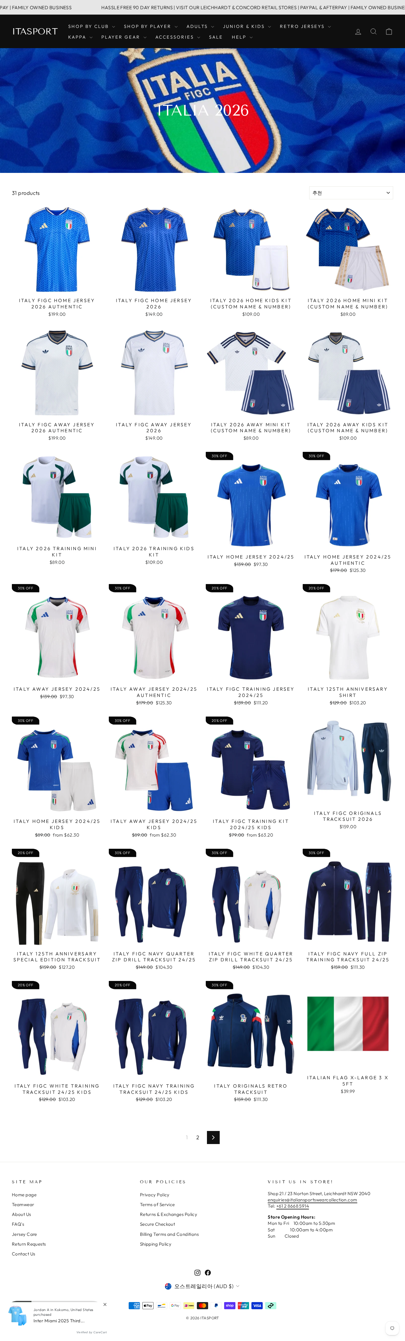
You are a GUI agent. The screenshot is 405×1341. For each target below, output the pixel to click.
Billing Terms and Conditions (169, 1234)
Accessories (175, 37)
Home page (24, 1195)
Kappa (78, 37)
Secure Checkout (157, 1224)
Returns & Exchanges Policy (168, 1214)
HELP (240, 37)
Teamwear (23, 1204)
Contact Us (23, 1254)
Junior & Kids (245, 26)
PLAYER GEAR (121, 37)
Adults (198, 26)
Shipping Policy (156, 1244)
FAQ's (18, 1224)
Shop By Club (89, 26)
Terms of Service (157, 1204)
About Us (21, 1214)
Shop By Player (148, 26)
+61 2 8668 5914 (292, 1206)
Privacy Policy (155, 1195)
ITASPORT (35, 31)
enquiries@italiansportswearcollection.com (312, 1200)
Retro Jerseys (303, 26)
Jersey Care (24, 1234)
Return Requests (29, 1244)
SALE (216, 37)
